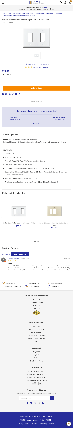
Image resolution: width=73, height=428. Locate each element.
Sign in (36, 355)
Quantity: (6, 75)
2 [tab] (38, 242)
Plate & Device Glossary (36, 335)
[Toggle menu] (2, 2)
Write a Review (43, 67)
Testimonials (36, 305)
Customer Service (36, 302)
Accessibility (43, 423)
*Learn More (36, 123)
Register (36, 352)
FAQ (36, 341)
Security (36, 308)
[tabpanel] (19, 217)
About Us (36, 299)
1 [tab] (35, 242)
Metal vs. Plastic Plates (36, 338)
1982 (45, 7)
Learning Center (37, 332)
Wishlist (36, 358)
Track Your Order (36, 361)
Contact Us (22, 9)
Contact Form (41, 374)
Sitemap (51, 423)
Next (71, 218)
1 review (35, 67)
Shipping (45, 9)
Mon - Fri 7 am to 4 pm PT (34, 9)
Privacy (21, 423)
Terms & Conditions (31, 423)
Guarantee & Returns (36, 329)
